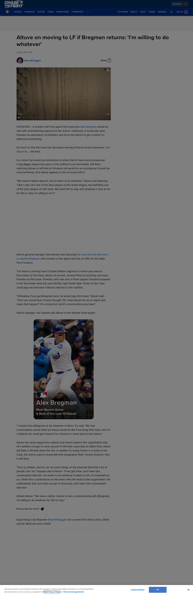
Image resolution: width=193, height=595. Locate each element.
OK (157, 590)
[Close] (188, 590)
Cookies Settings (138, 590)
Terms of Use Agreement (73, 592)
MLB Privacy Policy (52, 592)
